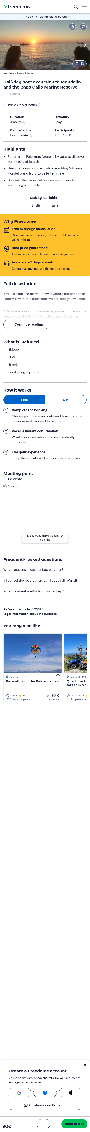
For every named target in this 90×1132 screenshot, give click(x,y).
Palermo (14, 93)
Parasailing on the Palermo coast (33, 681)
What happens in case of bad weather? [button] (33, 569)
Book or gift (74, 1123)
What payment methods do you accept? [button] (34, 591)
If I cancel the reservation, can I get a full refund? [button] (40, 580)
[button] (43, 1123)
